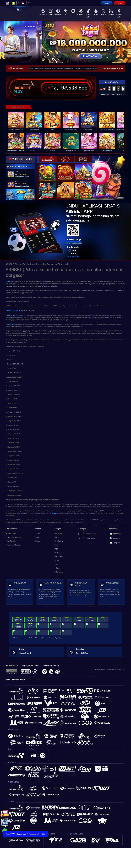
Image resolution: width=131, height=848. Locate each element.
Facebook (116, 534)
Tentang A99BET (11, 533)
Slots (51, 15)
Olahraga (80, 15)
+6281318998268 (89, 534)
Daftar (119, 3)
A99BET (8, 281)
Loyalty (37, 537)
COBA (49, 170)
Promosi (37, 533)
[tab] (48, 159)
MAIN (18, 120)
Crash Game (88, 16)
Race (65, 15)
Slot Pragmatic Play (12, 315)
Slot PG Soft (10, 324)
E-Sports (111, 15)
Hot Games (43, 15)
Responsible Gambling (13, 537)
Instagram (116, 538)
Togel (73, 15)
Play (18, 92)
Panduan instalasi (74, 243)
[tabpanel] (65, 42)
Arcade (96, 15)
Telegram (116, 543)
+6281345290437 (89, 538)
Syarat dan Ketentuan (13, 545)
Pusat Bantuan (11, 541)
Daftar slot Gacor (13, 310)
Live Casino (58, 15)
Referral (37, 541)
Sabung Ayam (118, 16)
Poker (103, 15)
